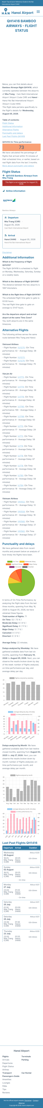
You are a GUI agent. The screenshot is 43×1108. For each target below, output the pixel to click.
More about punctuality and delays (18, 166)
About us (21, 1103)
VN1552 (21, 502)
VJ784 (20, 485)
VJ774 (20, 446)
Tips (4, 1089)
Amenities (6, 1079)
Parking (25, 1060)
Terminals (26, 1056)
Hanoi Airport (22, 12)
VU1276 (21, 360)
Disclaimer (28, 1100)
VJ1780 (21, 406)
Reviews (6, 1092)
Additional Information (12, 126)
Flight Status (8, 123)
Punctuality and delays (12, 133)
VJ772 (20, 436)
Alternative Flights (10, 129)
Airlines (5, 1069)
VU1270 (21, 347)
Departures (7, 1063)
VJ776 (20, 456)
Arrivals (5, 1060)
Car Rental (26, 1073)
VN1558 (21, 511)
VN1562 (21, 531)
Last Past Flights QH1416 (13, 136)
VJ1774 (21, 387)
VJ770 (20, 426)
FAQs (4, 1086)
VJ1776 (21, 397)
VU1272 (21, 357)
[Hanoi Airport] (6, 11)
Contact (35, 1100)
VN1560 (21, 521)
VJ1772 (21, 377)
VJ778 (20, 465)
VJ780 (20, 475)
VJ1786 (21, 416)
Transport (7, 1073)
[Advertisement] (21, 58)
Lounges (6, 1083)
